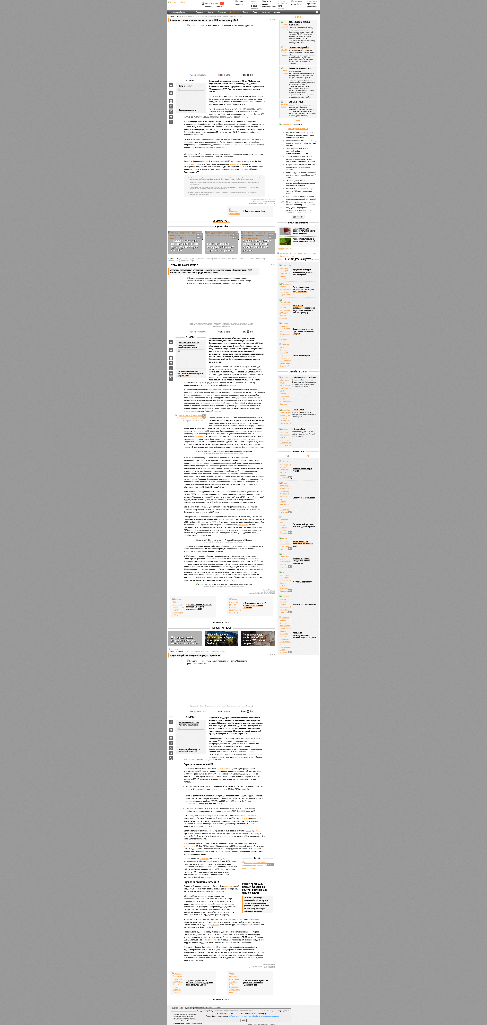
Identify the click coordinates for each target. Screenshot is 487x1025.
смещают (205, 858)
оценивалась (238, 757)
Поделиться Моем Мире (171, 93)
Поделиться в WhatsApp (171, 106)
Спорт (255, 12)
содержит (228, 886)
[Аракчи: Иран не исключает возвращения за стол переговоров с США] (178, 607)
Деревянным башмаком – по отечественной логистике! (189, 750)
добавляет (210, 947)
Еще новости (298, 217)
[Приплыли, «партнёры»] (235, 211)
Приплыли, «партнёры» (312, 5)
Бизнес (246, 12)
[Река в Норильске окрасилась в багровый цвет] (285, 543)
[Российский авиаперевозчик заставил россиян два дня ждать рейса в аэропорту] (285, 309)
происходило (222, 768)
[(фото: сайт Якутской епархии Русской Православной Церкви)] (191, 417)
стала (257, 831)
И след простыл (254, 7)
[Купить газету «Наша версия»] (203, 3)
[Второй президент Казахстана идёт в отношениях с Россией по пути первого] (285, 437)
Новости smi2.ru (175, 649)
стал (226, 741)
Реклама (219, 6)
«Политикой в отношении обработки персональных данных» (255, 1016)
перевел (245, 818)
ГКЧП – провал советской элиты (282, 9)
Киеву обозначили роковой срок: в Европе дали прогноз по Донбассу (220, 638)
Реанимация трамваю (187, 110)
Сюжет (298, 120)
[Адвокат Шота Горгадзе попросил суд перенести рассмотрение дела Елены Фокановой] (285, 355)
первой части (235, 164)
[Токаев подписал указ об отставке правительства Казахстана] (235, 606)
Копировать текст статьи (171, 122)
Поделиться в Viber (171, 112)
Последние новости (298, 128)
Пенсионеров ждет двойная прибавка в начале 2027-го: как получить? (254, 638)
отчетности (220, 789)
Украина (199, 12)
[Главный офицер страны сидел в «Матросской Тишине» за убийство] (285, 604)
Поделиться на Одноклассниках (171, 101)
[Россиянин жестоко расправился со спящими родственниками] (285, 289)
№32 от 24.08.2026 (211, 3)
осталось (215, 924)
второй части (189, 164)
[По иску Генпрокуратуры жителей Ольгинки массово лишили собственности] (285, 469)
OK (243, 1020)
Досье (298, 17)
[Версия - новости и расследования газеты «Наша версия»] (184, 6)
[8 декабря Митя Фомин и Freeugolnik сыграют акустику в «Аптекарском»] (285, 417)
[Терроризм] (285, 124)
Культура (265, 12)
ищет (246, 843)
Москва (277, 12)
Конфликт (222, 12)
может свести (210, 940)
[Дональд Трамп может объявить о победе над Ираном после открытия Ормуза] (178, 983)
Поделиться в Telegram (171, 117)
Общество (234, 12)
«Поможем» (199, 436)
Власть (210, 12)
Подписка (208, 6)
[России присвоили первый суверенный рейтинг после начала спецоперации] (257, 871)
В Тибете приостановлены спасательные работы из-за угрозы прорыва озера (191, 373)
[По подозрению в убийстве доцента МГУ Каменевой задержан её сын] (235, 983)
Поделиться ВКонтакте (171, 85)
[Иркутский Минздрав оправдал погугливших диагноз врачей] (285, 272)
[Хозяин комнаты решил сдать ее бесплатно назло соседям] (285, 331)
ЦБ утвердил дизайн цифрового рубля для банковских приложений (184, 640)
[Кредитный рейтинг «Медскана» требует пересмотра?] (285, 560)
